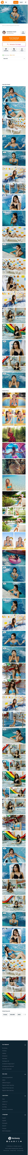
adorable (12, 1091)
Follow (23, 33)
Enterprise (4, 1132)
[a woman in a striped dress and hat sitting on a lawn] (8, 548)
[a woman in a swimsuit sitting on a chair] (10, 540)
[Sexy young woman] (8, 445)
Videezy (4, 1130)
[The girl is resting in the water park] (13, 245)
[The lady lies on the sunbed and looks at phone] (13, 212)
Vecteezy (4, 1127)
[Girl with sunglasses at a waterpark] (13, 742)
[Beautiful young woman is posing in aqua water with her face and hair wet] (13, 495)
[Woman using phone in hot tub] (10, 831)
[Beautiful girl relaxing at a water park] (13, 342)
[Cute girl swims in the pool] (13, 158)
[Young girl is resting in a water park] (13, 125)
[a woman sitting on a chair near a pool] (13, 527)
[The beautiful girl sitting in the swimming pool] (13, 326)
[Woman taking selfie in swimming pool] (13, 374)
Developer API (5, 1138)
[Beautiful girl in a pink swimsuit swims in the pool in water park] (13, 478)
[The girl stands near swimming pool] (13, 725)
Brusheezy (4, 1125)
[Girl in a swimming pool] (13, 628)
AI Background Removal (8, 1143)
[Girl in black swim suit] (13, 277)
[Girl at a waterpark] (13, 899)
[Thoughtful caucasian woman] (8, 577)
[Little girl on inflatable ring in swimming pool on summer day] (13, 612)
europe (5, 1091)
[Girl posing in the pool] (13, 644)
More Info (6, 57)
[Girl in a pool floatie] (13, 93)
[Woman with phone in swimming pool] (13, 964)
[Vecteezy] (2, 2)
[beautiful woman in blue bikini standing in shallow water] (13, 511)
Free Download (14, 38)
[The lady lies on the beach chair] (13, 358)
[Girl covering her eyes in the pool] (13, 390)
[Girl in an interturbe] (13, 109)
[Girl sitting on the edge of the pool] (5, 188)
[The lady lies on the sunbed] (13, 1061)
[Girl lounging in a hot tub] (13, 174)
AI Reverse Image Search (8, 1140)
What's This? (12, 55)
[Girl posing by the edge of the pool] (13, 261)
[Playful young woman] (8, 427)
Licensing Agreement (7, 1154)
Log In (21, 2)
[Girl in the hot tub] (13, 310)
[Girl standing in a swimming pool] (13, 229)
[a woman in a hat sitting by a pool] (13, 560)
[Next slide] (22, 1091)
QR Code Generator (7, 1145)
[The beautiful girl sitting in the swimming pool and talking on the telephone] (10, 869)
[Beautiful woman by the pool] (4, 540)
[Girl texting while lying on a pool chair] (13, 293)
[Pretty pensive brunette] (8, 595)
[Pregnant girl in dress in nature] (13, 462)
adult (19, 1091)
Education (4, 1135)
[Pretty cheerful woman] (13, 411)
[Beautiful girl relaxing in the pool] (13, 142)
